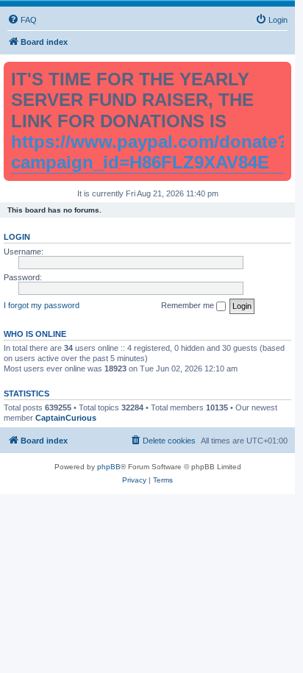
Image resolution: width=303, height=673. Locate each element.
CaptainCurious (65, 417)
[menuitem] (22, 20)
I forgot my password (41, 305)
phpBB (109, 467)
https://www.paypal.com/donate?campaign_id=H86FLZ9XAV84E (149, 152)
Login (17, 236)
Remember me (188, 305)
